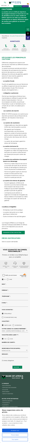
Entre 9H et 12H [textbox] (6, 350)
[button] (13, 232)
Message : (5, 354)
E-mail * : (4, 302)
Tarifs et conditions (7, 393)
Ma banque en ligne (17, 6)
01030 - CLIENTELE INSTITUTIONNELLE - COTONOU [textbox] (15, 331)
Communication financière (9, 387)
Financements (19, 36)
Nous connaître (6, 385)
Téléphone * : (6, 296)
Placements (5, 404)
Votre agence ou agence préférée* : (15, 330)
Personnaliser (15, 435)
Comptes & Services (7, 400)
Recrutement (5, 391)
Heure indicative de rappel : (11, 349)
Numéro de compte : (8, 342)
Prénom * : (5, 290)
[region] (15, 425)
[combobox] (15, 330)
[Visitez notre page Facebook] (28, 38)
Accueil (12, 36)
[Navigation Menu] (5, 2)
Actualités (5, 389)
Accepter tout (15, 430)
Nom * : (4, 284)
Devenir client (25, 6)
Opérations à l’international (10, 406)
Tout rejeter (15, 439)
